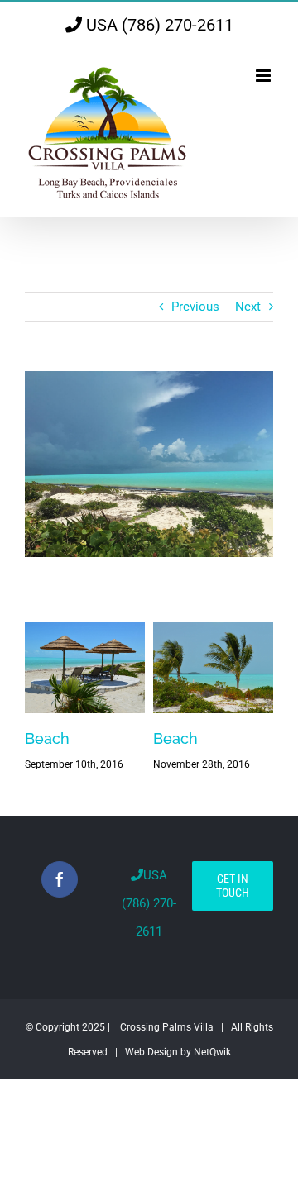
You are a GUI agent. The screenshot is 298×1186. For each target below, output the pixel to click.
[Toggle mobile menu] (264, 75)
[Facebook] (59, 879)
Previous (195, 306)
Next (248, 306)
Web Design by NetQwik (178, 1052)
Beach (47, 738)
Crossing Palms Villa (167, 1027)
